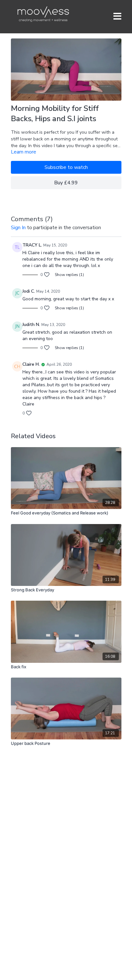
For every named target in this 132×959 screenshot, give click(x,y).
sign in (18, 227)
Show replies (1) (69, 274)
